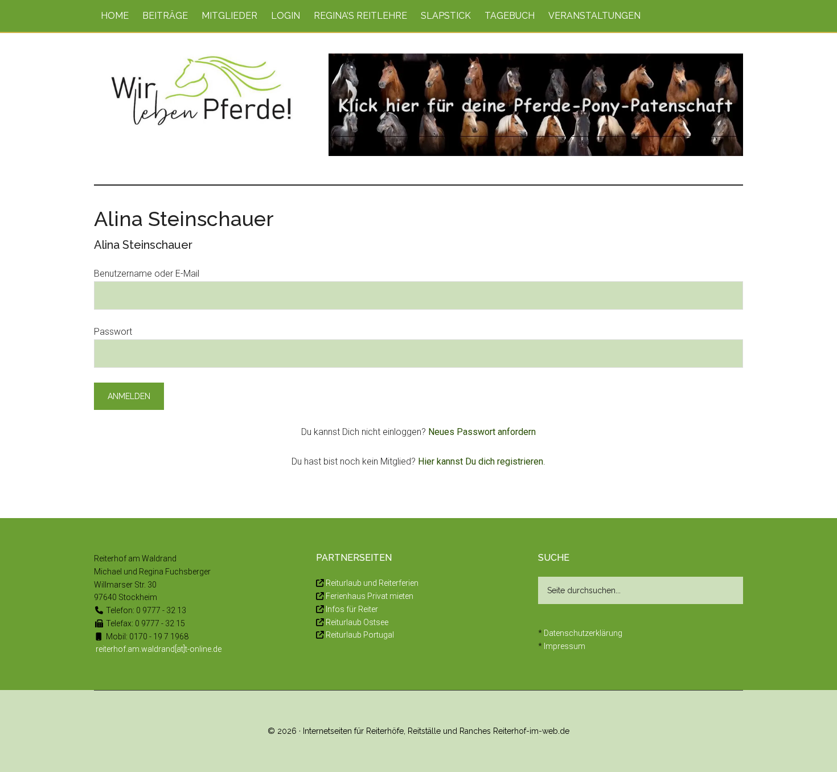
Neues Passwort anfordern (482, 431)
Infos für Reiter (352, 609)
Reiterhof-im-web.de (531, 731)
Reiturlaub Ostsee (357, 622)
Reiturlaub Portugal (360, 634)
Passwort (113, 331)
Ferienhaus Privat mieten (369, 596)
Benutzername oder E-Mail (146, 273)
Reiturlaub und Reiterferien (372, 583)
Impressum (564, 646)
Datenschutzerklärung (583, 633)
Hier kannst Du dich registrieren (480, 461)
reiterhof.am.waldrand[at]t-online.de (158, 649)
